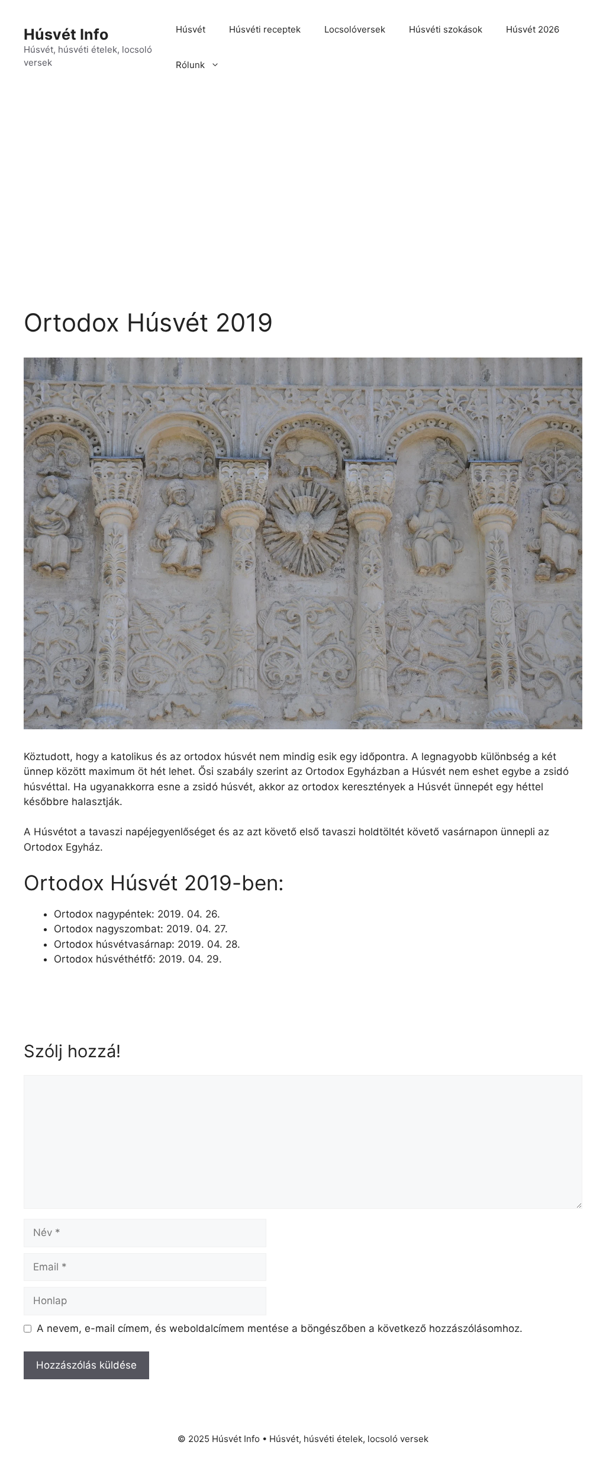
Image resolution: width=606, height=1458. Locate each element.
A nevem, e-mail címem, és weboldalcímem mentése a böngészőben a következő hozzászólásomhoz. (280, 1328)
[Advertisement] (303, 183)
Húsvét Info (66, 34)
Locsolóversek (354, 29)
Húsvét (190, 29)
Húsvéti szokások (445, 29)
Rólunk (190, 64)
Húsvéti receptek (265, 29)
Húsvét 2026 (532, 29)
